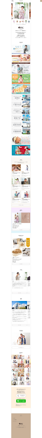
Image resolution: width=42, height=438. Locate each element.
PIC (13, 0)
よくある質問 (14, 419)
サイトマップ (14, 421)
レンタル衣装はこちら (21, 347)
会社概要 (19, 425)
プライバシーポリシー (23, 425)
